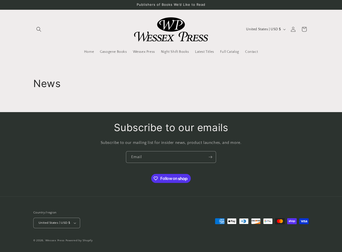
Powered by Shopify (79, 240)
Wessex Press (55, 240)
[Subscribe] (210, 157)
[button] (38, 29)
